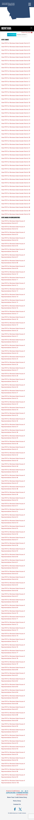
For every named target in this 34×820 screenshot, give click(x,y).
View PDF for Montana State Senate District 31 (15, 148)
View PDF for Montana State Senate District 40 (15, 179)
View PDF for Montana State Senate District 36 (15, 165)
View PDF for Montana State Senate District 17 (15, 99)
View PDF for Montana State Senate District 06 (15, 61)
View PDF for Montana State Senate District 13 (15, 85)
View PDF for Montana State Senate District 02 (15, 47)
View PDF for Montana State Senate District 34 (15, 158)
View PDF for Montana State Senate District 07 (15, 64)
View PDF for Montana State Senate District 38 (15, 172)
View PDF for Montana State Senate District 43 (15, 190)
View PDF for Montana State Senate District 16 (15, 95)
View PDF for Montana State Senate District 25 (15, 127)
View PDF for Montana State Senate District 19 (15, 106)
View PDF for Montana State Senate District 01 (15, 43)
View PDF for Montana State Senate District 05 (15, 57)
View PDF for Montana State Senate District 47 (15, 204)
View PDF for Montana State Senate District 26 (15, 130)
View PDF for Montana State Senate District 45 (15, 197)
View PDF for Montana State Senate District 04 (15, 54)
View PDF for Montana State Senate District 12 (15, 81)
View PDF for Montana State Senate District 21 (15, 113)
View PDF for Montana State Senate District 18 (15, 102)
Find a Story (17, 801)
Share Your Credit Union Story (17, 797)
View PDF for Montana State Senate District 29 (15, 141)
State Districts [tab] (12, 34)
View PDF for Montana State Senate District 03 (15, 50)
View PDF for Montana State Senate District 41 (15, 183)
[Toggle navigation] (30, 4)
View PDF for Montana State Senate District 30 (15, 144)
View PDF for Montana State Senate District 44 (15, 193)
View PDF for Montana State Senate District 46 (15, 200)
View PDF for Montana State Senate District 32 (15, 151)
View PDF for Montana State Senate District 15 (15, 92)
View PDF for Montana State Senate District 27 (15, 134)
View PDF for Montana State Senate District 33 (15, 155)
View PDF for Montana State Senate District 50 (15, 214)
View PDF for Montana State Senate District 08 (15, 67)
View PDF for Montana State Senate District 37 (15, 169)
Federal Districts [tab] (22, 34)
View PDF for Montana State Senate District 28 (15, 137)
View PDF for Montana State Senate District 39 (15, 176)
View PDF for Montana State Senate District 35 (15, 162)
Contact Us (17, 804)
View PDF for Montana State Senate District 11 (15, 78)
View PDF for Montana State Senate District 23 (15, 120)
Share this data (26, 32)
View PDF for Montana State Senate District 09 (15, 71)
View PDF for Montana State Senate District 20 (15, 109)
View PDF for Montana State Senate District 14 (15, 88)
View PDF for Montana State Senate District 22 (15, 116)
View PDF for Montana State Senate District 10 (15, 74)
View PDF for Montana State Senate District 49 (15, 211)
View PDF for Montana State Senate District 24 (15, 123)
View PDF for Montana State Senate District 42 (15, 186)
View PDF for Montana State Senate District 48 (15, 207)
